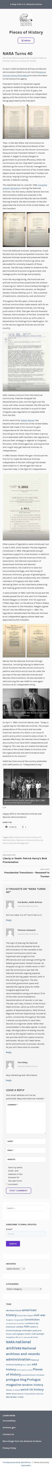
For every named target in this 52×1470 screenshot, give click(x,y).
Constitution (32, 1319)
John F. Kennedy (24, 1337)
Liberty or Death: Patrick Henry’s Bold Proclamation (25, 859)
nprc (29, 1365)
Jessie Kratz (24, 58)
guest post (37, 1330)
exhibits (19, 1327)
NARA (10, 1342)
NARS (11, 837)
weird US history (32, 1389)
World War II (12, 1397)
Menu (27, 40)
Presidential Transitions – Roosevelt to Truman (26, 873)
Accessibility (9, 1420)
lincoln (35, 1337)
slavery (9, 1390)
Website (11, 1159)
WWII (21, 1397)
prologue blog (16, 1379)
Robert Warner (28, 420)
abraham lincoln (13, 1310)
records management (19, 843)
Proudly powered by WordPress (17, 1462)
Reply (8, 920)
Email (10, 1150)
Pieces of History (26, 32)
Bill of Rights (28, 1316)
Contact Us (8, 1434)
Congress (9, 1320)
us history (16, 1390)
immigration (10, 1337)
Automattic (26, 1465)
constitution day (32, 1323)
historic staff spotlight (34, 1334)
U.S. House (22, 61)
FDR (26, 1326)
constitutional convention (15, 1323)
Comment (12, 1105)
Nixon (25, 1365)
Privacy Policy (9, 1448)
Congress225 (19, 1320)
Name (10, 1141)
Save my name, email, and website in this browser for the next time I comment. (15, 1175)
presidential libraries (28, 1375)
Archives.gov (9, 1427)
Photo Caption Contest (24, 1370)
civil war (39, 1315)
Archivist (20, 1316)
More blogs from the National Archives (22, 1441)
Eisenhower (11, 1327)
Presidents (40, 1375)
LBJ (31, 1337)
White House (11, 1394)
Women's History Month (26, 1394)
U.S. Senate (31, 61)
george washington (23, 1330)
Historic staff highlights (15, 1334)
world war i (40, 1394)
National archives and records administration (23, 1353)
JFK (16, 1337)
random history (32, 1384)
